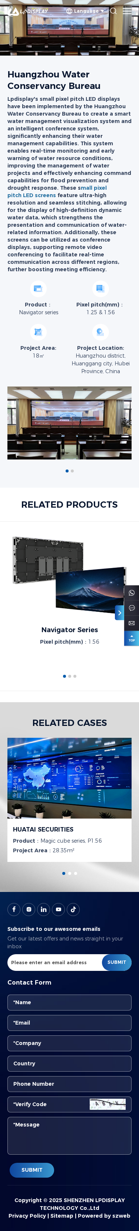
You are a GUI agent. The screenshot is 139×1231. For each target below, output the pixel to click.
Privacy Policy (27, 1215)
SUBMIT (32, 1170)
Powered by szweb (104, 1215)
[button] (67, 470)
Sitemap (61, 1215)
